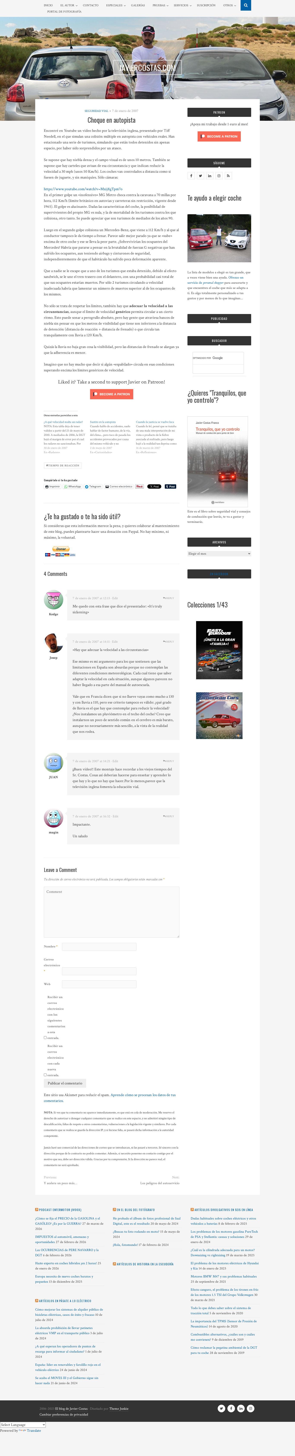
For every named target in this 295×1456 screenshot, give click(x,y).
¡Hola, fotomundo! (125, 1245)
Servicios (181, 5)
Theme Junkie (118, 1408)
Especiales (114, 5)
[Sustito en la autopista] (113, 437)
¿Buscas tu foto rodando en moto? (136, 1231)
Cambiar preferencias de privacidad (64, 1414)
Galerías (138, 5)
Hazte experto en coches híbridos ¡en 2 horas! (66, 1263)
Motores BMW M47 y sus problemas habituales (224, 1276)
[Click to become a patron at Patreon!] (111, 400)
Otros (228, 5)
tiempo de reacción (62, 465)
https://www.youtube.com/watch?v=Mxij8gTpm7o (83, 189)
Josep (53, 658)
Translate (34, 1430)
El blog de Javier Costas (71, 1408)
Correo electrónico (52, 965)
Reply (170, 598)
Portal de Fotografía (64, 12)
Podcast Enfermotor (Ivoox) (60, 1209)
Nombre (50, 946)
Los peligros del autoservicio (159, 1183)
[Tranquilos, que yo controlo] (217, 506)
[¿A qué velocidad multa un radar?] (67, 437)
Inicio (48, 5)
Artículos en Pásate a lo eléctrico (65, 1300)
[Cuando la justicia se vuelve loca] (159, 437)
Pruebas (159, 5)
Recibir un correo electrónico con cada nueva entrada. (56, 1060)
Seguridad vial (96, 111)
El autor (67, 5)
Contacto (90, 5)
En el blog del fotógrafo (136, 1209)
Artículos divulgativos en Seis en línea (224, 1209)
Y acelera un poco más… (60, 1183)
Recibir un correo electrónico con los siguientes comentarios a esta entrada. (56, 1017)
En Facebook (219, 574)
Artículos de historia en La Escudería (145, 1264)
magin (53, 832)
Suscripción (206, 5)
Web (47, 984)
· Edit (114, 598)
